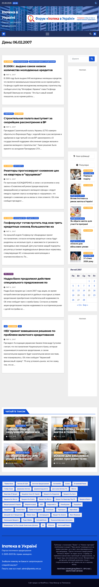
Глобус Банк (8, 489)
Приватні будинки (35, 510)
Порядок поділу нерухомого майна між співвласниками (23, 432)
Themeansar (66, 583)
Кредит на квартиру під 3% (65, 499)
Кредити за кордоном (51, 494)
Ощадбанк (77, 504)
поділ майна (27, 520)
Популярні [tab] (84, 165)
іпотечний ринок (64, 525)
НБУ (20, 326)
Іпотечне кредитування (40, 484)
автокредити (44, 515)
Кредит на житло (45, 499)
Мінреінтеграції (30, 504)
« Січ (79, 305)
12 (73, 291)
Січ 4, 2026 (12, 436)
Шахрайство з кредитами (13, 515)
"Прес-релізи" (76, 547)
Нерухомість (18, 166)
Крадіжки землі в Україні (30, 494)
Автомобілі (57, 484)
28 (84, 300)
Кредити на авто (70, 494)
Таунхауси (61, 510)
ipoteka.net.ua (79, 562)
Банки (67, 484)
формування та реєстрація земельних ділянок (21, 525)
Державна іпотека (23, 489)
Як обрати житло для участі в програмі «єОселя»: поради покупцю (22, 460)
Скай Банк (49, 510)
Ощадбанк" (8, 510)
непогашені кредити (11, 520)
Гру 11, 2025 (60, 463)
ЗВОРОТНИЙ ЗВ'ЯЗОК (74, 571)
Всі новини (8, 61)
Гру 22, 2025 (60, 436)
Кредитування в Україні (12, 504)
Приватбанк (20, 510)
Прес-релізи (8, 274)
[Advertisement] (82, 108)
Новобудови (65, 504)
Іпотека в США (22, 484)
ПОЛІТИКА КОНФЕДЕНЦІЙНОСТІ (69, 569)
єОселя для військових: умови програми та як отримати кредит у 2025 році (72, 460)
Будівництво (8, 113)
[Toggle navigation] (47, 34)
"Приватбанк (8, 484)
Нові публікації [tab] (83, 156)
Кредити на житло (77, 195)
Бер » (85, 305)
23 (94, 295)
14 (84, 291)
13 (78, 291)
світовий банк (41, 520)
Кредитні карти (85, 499)
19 (73, 295)
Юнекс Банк (31, 515)
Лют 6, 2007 (11, 75)
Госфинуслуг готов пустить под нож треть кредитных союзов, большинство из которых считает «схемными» (33, 226)
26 (73, 300)
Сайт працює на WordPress (38, 583)
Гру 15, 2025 (13, 463)
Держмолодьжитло (21, 61)
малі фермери (75, 515)
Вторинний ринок (80, 484)
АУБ (5, 326)
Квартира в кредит (11, 494)
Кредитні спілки (32, 218)
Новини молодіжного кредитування (42, 61)
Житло (73, 489)
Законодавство (19, 218)
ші (43, 525)
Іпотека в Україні (19, 546)
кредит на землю (59, 515)
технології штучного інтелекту (62, 520)
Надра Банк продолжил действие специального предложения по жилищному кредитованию (27, 282)
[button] (90, 34)
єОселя (51, 525)
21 (84, 295)
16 (94, 291)
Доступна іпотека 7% (59, 489)
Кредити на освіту (28, 499)
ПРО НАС (87, 569)
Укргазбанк (73, 510)
